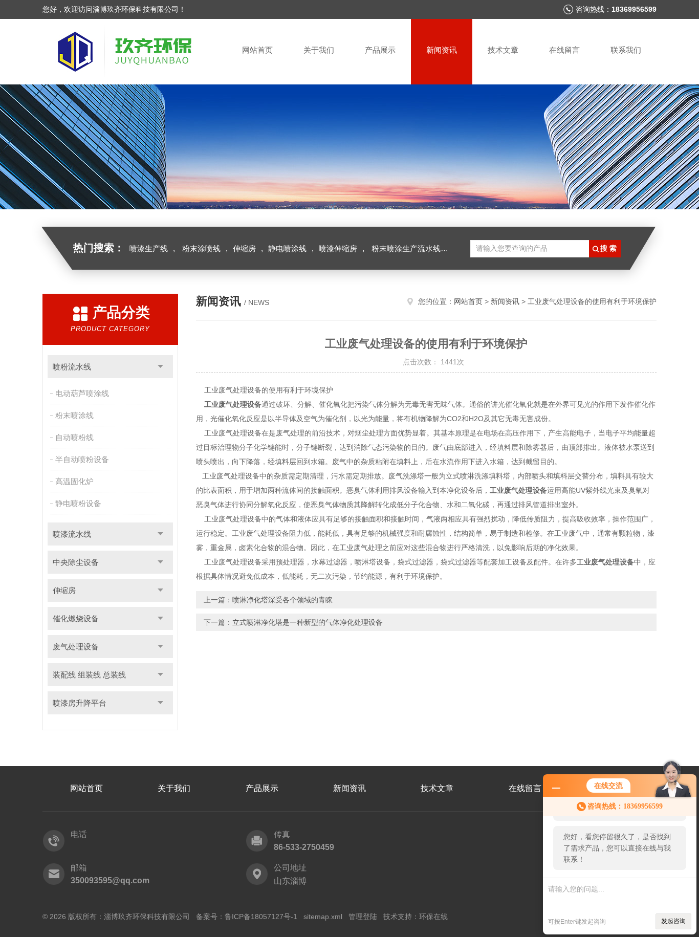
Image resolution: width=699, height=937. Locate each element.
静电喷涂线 (287, 248)
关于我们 (318, 50)
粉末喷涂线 (74, 415)
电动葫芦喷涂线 (82, 393)
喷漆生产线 (148, 248)
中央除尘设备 (76, 562)
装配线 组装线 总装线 (89, 674)
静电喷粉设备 (78, 503)
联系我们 (625, 50)
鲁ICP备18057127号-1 (261, 916)
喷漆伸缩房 (338, 248)
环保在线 (433, 916)
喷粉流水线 (72, 366)
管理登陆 (362, 916)
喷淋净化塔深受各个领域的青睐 (282, 600)
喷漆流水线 (72, 534)
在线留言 (564, 50)
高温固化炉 (74, 481)
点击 (160, 366)
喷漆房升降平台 (79, 703)
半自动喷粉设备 (82, 459)
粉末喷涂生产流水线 (406, 248)
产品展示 (380, 50)
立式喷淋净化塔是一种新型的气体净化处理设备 (307, 622)
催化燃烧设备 (76, 618)
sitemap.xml (322, 916)
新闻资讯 (441, 50)
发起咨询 (673, 921)
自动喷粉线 (74, 437)
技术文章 (503, 50)
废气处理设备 (76, 646)
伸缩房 (244, 248)
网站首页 (257, 50)
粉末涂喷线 (201, 248)
